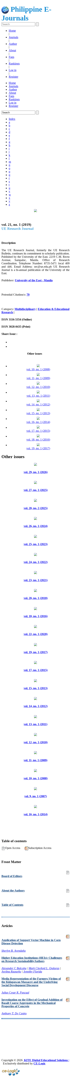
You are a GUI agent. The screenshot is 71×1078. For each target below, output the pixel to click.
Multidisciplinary (25, 309)
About (12, 50)
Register (13, 76)
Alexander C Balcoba (13, 968)
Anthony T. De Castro (14, 1013)
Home (12, 30)
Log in (12, 70)
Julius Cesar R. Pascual (15, 992)
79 (28, 294)
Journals (13, 37)
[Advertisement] (35, 1032)
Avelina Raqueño (11, 971)
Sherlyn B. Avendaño (13, 950)
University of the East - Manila (34, 280)
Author (13, 43)
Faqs (11, 56)
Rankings (14, 63)
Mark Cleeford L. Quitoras (44, 968)
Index (12, 118)
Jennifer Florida (32, 971)
